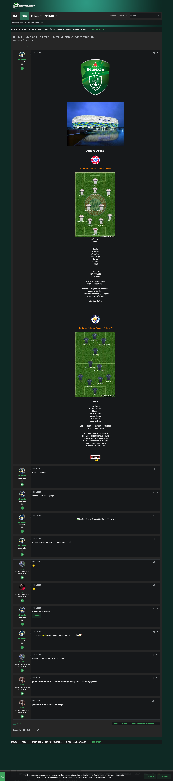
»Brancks (18, 40)
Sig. (28, 46)
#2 (157, 469)
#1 (157, 53)
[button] (41, 16)
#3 (157, 492)
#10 (157, 655)
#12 (157, 701)
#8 (157, 608)
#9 (157, 632)
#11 (157, 678)
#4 (157, 516)
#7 (157, 585)
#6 (157, 562)
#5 (157, 539)
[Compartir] (154, 53)
